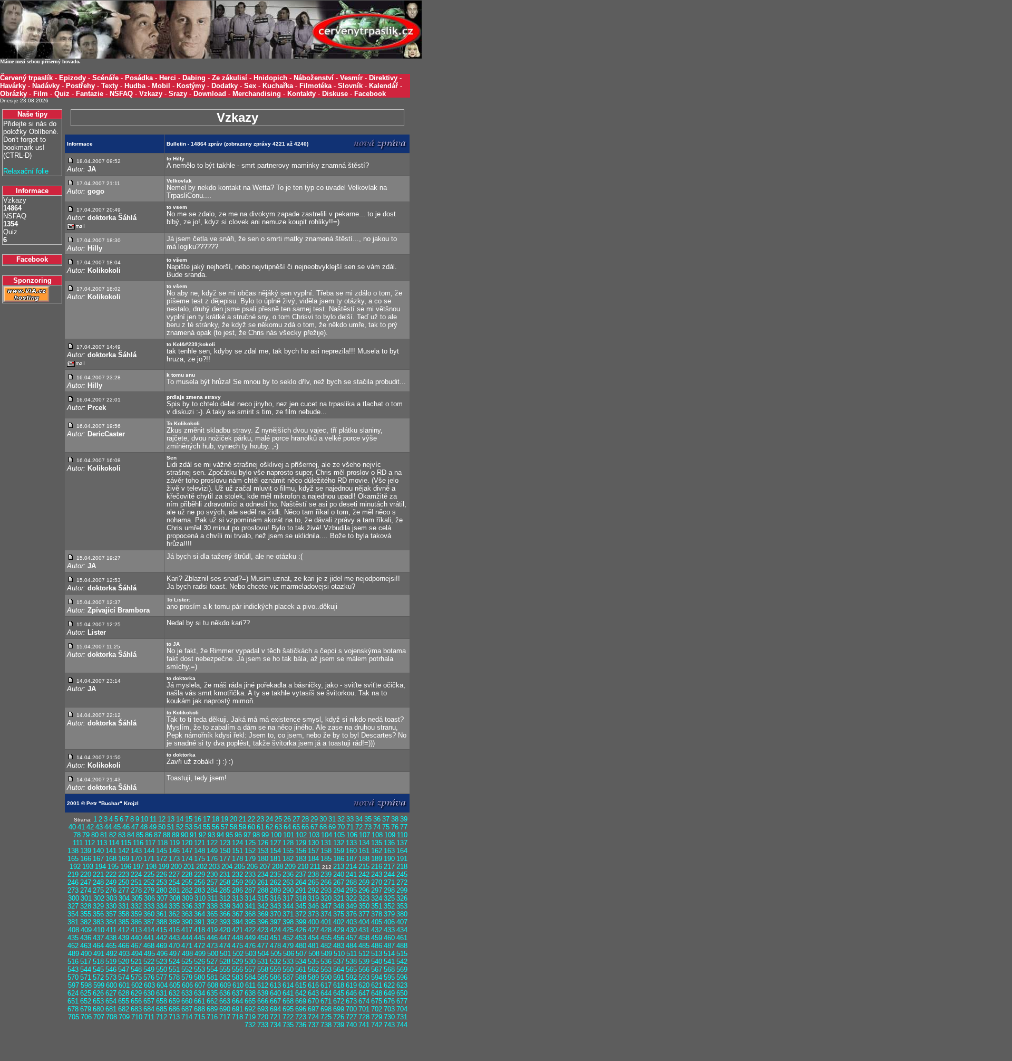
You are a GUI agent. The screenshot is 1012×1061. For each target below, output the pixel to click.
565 (351, 969)
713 (174, 1017)
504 (263, 954)
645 (338, 993)
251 (136, 882)
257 (212, 882)
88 (166, 835)
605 (174, 985)
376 (351, 914)
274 (85, 890)
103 (313, 835)
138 (73, 851)
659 (174, 1001)
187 (351, 859)
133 (351, 843)
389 (174, 922)
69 (332, 827)
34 (359, 819)
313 (237, 898)
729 (376, 1017)
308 (174, 898)
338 (212, 906)
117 (150, 843)
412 (123, 930)
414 (148, 930)
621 (376, 985)
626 (98, 993)
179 (250, 859)
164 (401, 851)
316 (275, 898)
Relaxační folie (25, 171)
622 (389, 985)
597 (73, 985)
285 (224, 890)
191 (401, 859)
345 (300, 906)
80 (95, 835)
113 (101, 843)
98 (256, 835)
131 (326, 843)
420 (224, 930)
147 (186, 851)
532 (275, 962)
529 (237, 962)
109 (389, 835)
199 (163, 867)
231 (224, 874)
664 (237, 1001)
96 (238, 835)
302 (98, 898)
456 (338, 938)
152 (250, 851)
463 (85, 946)
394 (237, 922)
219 (73, 874)
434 (401, 930)
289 (275, 890)
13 (170, 819)
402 (338, 922)
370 (275, 914)
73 (368, 827)
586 (275, 977)
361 (161, 914)
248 (98, 882)
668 (288, 1001)
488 (401, 946)
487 (389, 946)
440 (136, 938)
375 (338, 914)
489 (73, 954)
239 (326, 874)
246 (73, 882)
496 (162, 954)
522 (148, 962)
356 (98, 914)
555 (224, 969)
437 (98, 938)
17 (206, 819)
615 (300, 985)
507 (301, 954)
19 (224, 819)
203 (214, 867)
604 (162, 985)
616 (313, 985)
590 (326, 977)
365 (212, 914)
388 (161, 922)
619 (351, 985)
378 (376, 914)
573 (110, 977)
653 (98, 1001)
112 (89, 843)
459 (376, 938)
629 (136, 993)
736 (300, 1025)
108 (377, 835)
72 (359, 827)
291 (300, 890)
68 (323, 827)
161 (363, 851)
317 (288, 898)
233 (250, 874)
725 (326, 1017)
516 (73, 962)
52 (179, 827)
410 (98, 930)
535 (313, 962)
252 (148, 882)
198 (151, 867)
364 (199, 914)
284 (212, 890)
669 (300, 1001)
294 (338, 890)
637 (237, 993)
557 (250, 969)
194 (100, 867)
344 (288, 906)
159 (338, 851)
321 (338, 898)
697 (313, 1009)
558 (262, 969)
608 (212, 985)
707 (98, 1017)
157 (313, 851)
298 (389, 890)
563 (326, 969)
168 (110, 859)
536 (326, 962)
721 (275, 1017)
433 (389, 930)
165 (73, 859)
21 (242, 819)
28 (305, 819)
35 (368, 819)
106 (351, 835)
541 (389, 962)
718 (237, 1017)
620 (363, 985)
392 (212, 922)
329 (98, 906)
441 (148, 938)
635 (212, 993)
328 (85, 906)
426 (300, 930)
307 (162, 898)
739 (338, 1025)
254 (174, 882)
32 (341, 819)
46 (126, 827)
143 (136, 851)
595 (389, 977)
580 (199, 977)
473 (212, 946)
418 (199, 930)
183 (300, 859)
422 (250, 930)
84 (130, 835)
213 (338, 867)
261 (262, 882)
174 (186, 859)
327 (73, 906)
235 (275, 874)
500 (212, 954)
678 (73, 1009)
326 (401, 898)
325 (389, 898)
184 (313, 859)
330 (110, 906)
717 (224, 1017)
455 (326, 938)
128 (288, 843)
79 (86, 835)
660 (186, 1001)
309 (187, 898)
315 (262, 898)
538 (351, 962)
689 (212, 1009)
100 (275, 835)
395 (250, 922)
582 (224, 977)
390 (186, 922)
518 (98, 962)
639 (262, 993)
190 (389, 859)
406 (389, 922)
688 (199, 1009)
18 (215, 819)
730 (389, 1017)
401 (326, 922)
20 (233, 819)
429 (338, 930)
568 (389, 969)
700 (351, 1009)
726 (338, 1017)
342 (262, 906)
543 (73, 969)
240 (338, 874)
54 (197, 827)
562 (313, 969)
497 (174, 954)
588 (300, 977)
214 (351, 867)
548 (136, 969)
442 (161, 938)
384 (110, 922)
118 (162, 843)
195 (113, 867)
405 (376, 922)
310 (200, 898)
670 (313, 1001)
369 (262, 914)
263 (288, 882)
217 (389, 867)
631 (161, 993)
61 (260, 827)
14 (179, 819)
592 (351, 977)
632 (174, 993)
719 (250, 1017)
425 (288, 930)
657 (148, 1001)
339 (224, 906)
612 (262, 985)
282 (186, 890)
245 (401, 874)
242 (363, 874)
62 (269, 827)
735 (288, 1025)
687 (186, 1009)
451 (275, 938)
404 (363, 922)
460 (389, 938)
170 (136, 859)
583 (237, 977)
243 (376, 874)
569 (401, 969)
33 (350, 819)
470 (174, 946)
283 (199, 890)
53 (188, 827)
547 (123, 969)
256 (199, 882)
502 (238, 954)
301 (86, 898)
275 (98, 890)
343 (275, 906)
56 (215, 827)
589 (313, 977)
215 (363, 867)
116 (138, 843)
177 (224, 859)
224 (136, 874)
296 (363, 890)
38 (394, 819)
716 (212, 1017)
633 (186, 993)
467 (136, 946)
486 (376, 946)
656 (136, 1001)
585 (262, 977)
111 (78, 843)
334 (161, 906)
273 (73, 890)
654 (110, 1001)
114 (114, 843)
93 (211, 835)
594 (376, 977)
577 (161, 977)
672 (338, 1001)
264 (300, 882)
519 (110, 962)
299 (401, 890)
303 (111, 898)
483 (338, 946)
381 (73, 922)
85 (139, 835)
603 (149, 985)
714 (186, 1017)
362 (174, 914)
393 (224, 922)
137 (401, 843)
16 (197, 819)
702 (376, 1009)
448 (237, 938)
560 (288, 969)
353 (401, 906)
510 (339, 954)
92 (202, 835)
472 (199, 946)
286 (237, 890)
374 (326, 914)
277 (123, 890)
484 (351, 946)
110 (402, 835)
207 (264, 867)
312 (224, 898)
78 (77, 835)
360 (148, 914)
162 (376, 851)
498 (187, 954)
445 (199, 938)
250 (123, 882)
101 (288, 835)
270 (376, 882)
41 (81, 827)
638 (250, 993)
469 (161, 946)
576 (148, 977)
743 (389, 1025)
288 (262, 890)
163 (389, 851)
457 (351, 938)
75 (386, 827)
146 (174, 851)
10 (144, 819)
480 (300, 946)
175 (199, 859)
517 (85, 962)
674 (363, 1001)
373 (313, 914)
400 (313, 922)
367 (237, 914)
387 (148, 922)
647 (363, 993)
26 (287, 819)
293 (326, 890)
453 (300, 938)
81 (104, 835)
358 (123, 914)
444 (186, 938)
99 (265, 835)
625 (85, 993)
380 (401, 914)
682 (123, 1009)
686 (174, 1009)
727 (351, 1017)
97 (247, 835)
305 (136, 898)
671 (326, 1001)
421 (237, 930)
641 (288, 993)
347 (326, 906)
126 (262, 843)
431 (363, 930)
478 (275, 946)
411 (111, 930)
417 (186, 930)
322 (351, 898)
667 (275, 1001)
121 (199, 843)
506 (288, 954)
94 (220, 835)
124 (237, 843)
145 (161, 851)
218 (401, 867)
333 (148, 906)
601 (124, 985)
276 (110, 890)
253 (161, 882)
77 (403, 827)
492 (111, 954)
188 (363, 859)
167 (98, 859)
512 (363, 954)
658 (161, 1001)
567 (376, 969)
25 (278, 819)
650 (401, 993)
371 (288, 914)
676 (389, 1001)
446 (212, 938)
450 (262, 938)
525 (186, 962)
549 (148, 969)
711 (149, 1017)
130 (313, 843)
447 (224, 938)
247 (85, 882)
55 (206, 827)
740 (351, 1025)
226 (161, 874)
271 (389, 882)
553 (199, 969)
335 (174, 906)
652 (85, 1001)
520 (123, 962)
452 (288, 938)
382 (85, 922)
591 (338, 977)
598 (86, 985)
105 (339, 835)
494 (136, 954)
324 (376, 898)
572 (98, 977)
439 (123, 938)
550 (161, 969)
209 (290, 867)
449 (250, 938)
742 (376, 1025)
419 (212, 930)
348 (338, 906)
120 (186, 843)
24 (269, 819)
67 (314, 827)
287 (250, 890)
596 (401, 977)
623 (401, 985)
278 (136, 890)
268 (351, 882)
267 (338, 882)
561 (300, 969)
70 (341, 827)
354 (73, 914)
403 (351, 922)
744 (401, 1025)
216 (376, 867)
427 (313, 930)
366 (224, 914)
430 (351, 930)
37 (386, 819)
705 (73, 1017)
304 (124, 898)
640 (275, 993)
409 (86, 930)
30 (323, 819)
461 (401, 938)
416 (174, 930)
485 (363, 946)
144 (148, 851)
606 (187, 985)
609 (225, 985)
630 (148, 993)
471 (186, 946)
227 (174, 874)
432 (376, 930)
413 (136, 930)
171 (148, 859)
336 (186, 906)
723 (300, 1017)
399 (300, 922)
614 (288, 985)
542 (401, 962)
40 (72, 827)
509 (326, 954)
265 (313, 882)
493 (124, 954)
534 (300, 962)
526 (199, 962)
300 (73, 898)
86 (148, 835)
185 (326, 859)
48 (144, 827)
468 (148, 946)
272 (401, 882)
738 (326, 1025)
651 (73, 1001)
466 (123, 946)
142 (123, 851)
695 (288, 1009)
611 (250, 985)
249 (110, 882)
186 (338, 859)
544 (85, 969)
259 (237, 882)
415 (161, 930)
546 (110, 969)
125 (250, 843)
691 (237, 1009)
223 (123, 874)
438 (110, 938)
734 (275, 1025)
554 (212, 969)
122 (212, 843)
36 (377, 819)
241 (351, 874)
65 (296, 827)
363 (186, 914)
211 (315, 867)
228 (186, 874)
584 (250, 977)
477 (262, 946)
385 (123, 922)
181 (275, 859)
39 (403, 819)
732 (250, 1025)
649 (389, 993)
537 (338, 962)
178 (237, 859)
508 (313, 954)
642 (300, 993)
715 (199, 1017)
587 (288, 977)
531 (262, 962)
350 (363, 906)
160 (351, 851)
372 (300, 914)
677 (401, 1001)
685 (161, 1009)
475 (237, 946)
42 (90, 827)
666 (262, 1001)
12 (162, 819)
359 (136, 914)
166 (85, 859)
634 (199, 993)
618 (338, 985)
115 (126, 843)
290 (288, 890)
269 (363, 882)
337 (199, 906)
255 (186, 882)
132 (338, 843)
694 (275, 1009)
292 (313, 890)
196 (125, 867)
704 (401, 1009)
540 (376, 962)
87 (157, 835)
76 (394, 827)
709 (124, 1017)
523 (161, 962)
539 (363, 962)
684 (148, 1009)
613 (275, 985)
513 (376, 954)
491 (98, 954)
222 (110, 874)
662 (212, 1001)
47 (135, 827)
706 (86, 1017)
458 (363, 938)
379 (389, 914)
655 (123, 1001)
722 (288, 1017)
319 (313, 898)
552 (186, 969)
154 (275, 851)
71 (350, 827)
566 (363, 969)
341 (250, 906)
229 (199, 874)
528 (224, 962)
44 (108, 827)
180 (262, 859)
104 (326, 835)
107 (364, 835)
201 (188, 867)
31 (332, 819)
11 (153, 819)
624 (73, 993)
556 (237, 969)
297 (376, 890)
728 (363, 1017)
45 (117, 827)
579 (186, 977)
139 (85, 851)
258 (224, 882)
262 (275, 882)
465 (110, 946)
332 (136, 906)
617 (326, 985)
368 (250, 914)
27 (296, 819)
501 (225, 954)
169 (123, 859)
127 (275, 843)
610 (238, 985)
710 (136, 1017)
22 (251, 819)
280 (161, 890)
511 (351, 954)
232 (237, 874)
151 (237, 851)
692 (250, 1009)
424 (275, 930)
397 (275, 922)
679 (85, 1009)
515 (401, 954)
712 (161, 1017)
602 (136, 985)
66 (305, 827)
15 (188, 819)
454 (313, 938)
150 (224, 851)
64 (287, 827)
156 (300, 851)
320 (326, 898)
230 (212, 874)
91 (193, 835)
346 (313, 906)
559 (275, 969)
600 (111, 985)
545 (98, 969)
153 (262, 851)
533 (288, 962)
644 (326, 993)
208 (277, 867)
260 (250, 882)
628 (123, 993)
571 (85, 977)
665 (250, 1001)
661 (199, 1001)
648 (376, 993)
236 (288, 874)
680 (98, 1009)
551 (174, 969)
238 (313, 874)
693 (262, 1009)
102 (301, 835)
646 (351, 993)
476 (250, 946)
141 (110, 851)
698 (326, 1009)
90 (184, 835)
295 (351, 890)
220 (85, 874)
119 (174, 843)
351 (376, 906)
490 (86, 954)
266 (326, 882)
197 (138, 867)
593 (363, 977)
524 (174, 962)
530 (250, 962)
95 (229, 835)
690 (224, 1009)
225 (148, 874)
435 (73, 938)
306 (149, 898)
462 (73, 946)
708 (111, 1017)
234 (262, 874)
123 (224, 843)
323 (363, 898)
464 (98, 946)
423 (262, 930)
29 (314, 819)
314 (250, 898)
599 (98, 985)
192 (75, 867)
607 (200, 985)
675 (376, 1001)
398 (288, 922)
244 (389, 874)
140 (98, 851)
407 (401, 922)
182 (288, 859)
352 (389, 906)
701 (363, 1009)
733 (262, 1025)
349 (351, 906)
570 (73, 977)
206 (252, 867)
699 (338, 1009)
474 (224, 946)
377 (363, 914)
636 (224, 993)
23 (260, 819)
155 (288, 851)
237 (300, 874)
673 (351, 1001)
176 (212, 859)
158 (326, 851)
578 (174, 977)
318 (300, 898)
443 (174, 938)
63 (278, 827)
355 (85, 914)
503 (250, 954)
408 (73, 930)
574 (123, 977)
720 (262, 1017)
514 (389, 954)
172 (161, 859)
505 (275, 954)
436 (85, 938)
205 (239, 867)
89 (175, 835)
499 (200, 954)
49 (153, 827)
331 (123, 906)
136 (389, 843)
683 (136, 1009)
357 (110, 914)
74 (377, 827)
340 (237, 906)
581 (212, 977)
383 (98, 922)
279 (148, 890)
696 (300, 1009)
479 (288, 946)
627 (110, 993)
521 (136, 962)
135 (376, 843)
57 (224, 827)
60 (251, 827)
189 (376, 859)
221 (98, 874)
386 (136, 922)
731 (401, 1017)
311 (212, 898)
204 (226, 867)
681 (110, 1009)
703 (389, 1009)
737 (313, 1025)
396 (262, 922)
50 (162, 827)
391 (199, 922)
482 (326, 946)
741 (363, 1025)
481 (313, 946)
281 (174, 890)
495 (149, 954)
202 (201, 867)
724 (313, 1017)
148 (199, 851)
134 (363, 843)
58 (233, 827)
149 (212, 851)
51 (170, 827)
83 (121, 835)
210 (302, 867)
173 (174, 859)
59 (242, 827)
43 (99, 827)
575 (136, 977)
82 (112, 835)
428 (326, 930)
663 (224, 1001)
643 (313, 993)
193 (87, 867)
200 (176, 867)
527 (212, 962)
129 (300, 843)
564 (338, 969)
